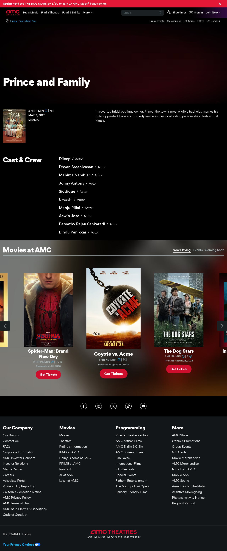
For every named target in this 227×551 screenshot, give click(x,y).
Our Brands (11, 435)
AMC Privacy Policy (17, 497)
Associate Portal (14, 480)
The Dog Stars (179, 351)
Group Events (157, 21)
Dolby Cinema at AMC (75, 458)
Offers (200, 21)
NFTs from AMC (183, 469)
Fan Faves (123, 458)
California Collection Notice (22, 492)
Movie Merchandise (186, 458)
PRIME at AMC (70, 463)
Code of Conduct (15, 514)
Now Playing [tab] (182, 250)
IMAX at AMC (69, 452)
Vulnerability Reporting (19, 486)
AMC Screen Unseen (130, 452)
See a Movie (30, 12)
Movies (64, 435)
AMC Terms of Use (16, 503)
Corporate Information (18, 452)
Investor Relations (15, 463)
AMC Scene (180, 480)
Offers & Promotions (186, 441)
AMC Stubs (180, 435)
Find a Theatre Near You (23, 21)
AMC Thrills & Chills (129, 446)
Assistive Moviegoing (187, 492)
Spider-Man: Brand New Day (48, 353)
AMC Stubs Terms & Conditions (25, 509)
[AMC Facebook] (83, 406)
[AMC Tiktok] (128, 406)
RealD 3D (66, 469)
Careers (8, 475)
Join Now (212, 12)
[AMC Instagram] (98, 406)
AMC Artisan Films (129, 441)
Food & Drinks (71, 12)
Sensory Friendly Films (131, 492)
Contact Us (11, 441)
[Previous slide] (5, 326)
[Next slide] (222, 326)
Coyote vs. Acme (113, 353)
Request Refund (183, 503)
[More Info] (46, 110)
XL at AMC (66, 475)
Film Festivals (125, 469)
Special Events (126, 475)
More (86, 12)
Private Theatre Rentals (132, 435)
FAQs (6, 446)
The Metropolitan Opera (133, 486)
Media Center (12, 469)
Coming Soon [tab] (214, 250)
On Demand (213, 21)
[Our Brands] (113, 534)
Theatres (65, 441)
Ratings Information (73, 446)
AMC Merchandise (185, 463)
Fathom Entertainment (131, 480)
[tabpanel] (113, 326)
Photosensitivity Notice (188, 497)
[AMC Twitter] (113, 406)
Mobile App (180, 475)
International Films (128, 463)
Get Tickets (48, 374)
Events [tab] (198, 250)
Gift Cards (189, 21)
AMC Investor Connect (19, 458)
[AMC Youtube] (143, 406)
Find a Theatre (50, 12)
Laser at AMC (68, 480)
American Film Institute (188, 486)
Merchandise (174, 21)
